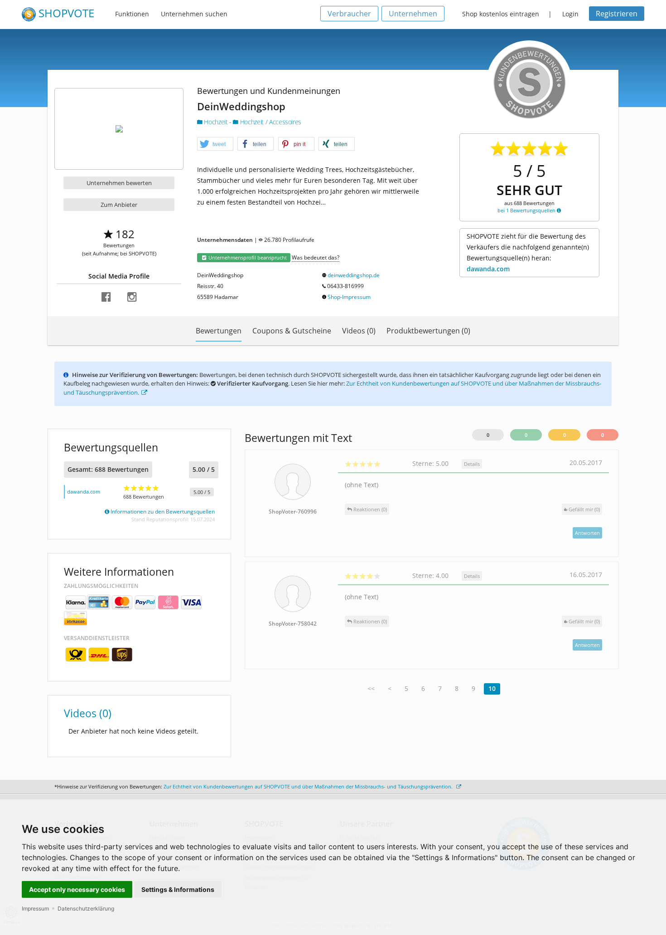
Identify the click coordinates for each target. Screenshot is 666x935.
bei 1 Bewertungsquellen (527, 210)
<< (371, 688)
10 (492, 688)
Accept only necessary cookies (77, 889)
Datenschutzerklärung (86, 908)
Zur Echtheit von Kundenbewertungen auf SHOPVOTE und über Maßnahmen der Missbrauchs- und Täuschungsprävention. (309, 786)
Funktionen (132, 14)
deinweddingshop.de (354, 275)
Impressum (35, 908)
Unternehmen (413, 14)
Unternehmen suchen (194, 14)
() (584, 509)
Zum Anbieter (119, 205)
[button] (215, 144)
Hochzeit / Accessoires (269, 121)
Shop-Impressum (349, 297)
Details (472, 463)
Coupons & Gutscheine (291, 331)
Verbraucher (349, 14)
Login (570, 14)
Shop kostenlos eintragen (500, 14)
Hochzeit (216, 121)
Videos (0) (359, 331)
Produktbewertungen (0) (428, 331)
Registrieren (616, 14)
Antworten (587, 532)
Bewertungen (218, 331)
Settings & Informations (177, 889)
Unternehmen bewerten (119, 183)
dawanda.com (488, 268)
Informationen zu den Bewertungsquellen (162, 511)
